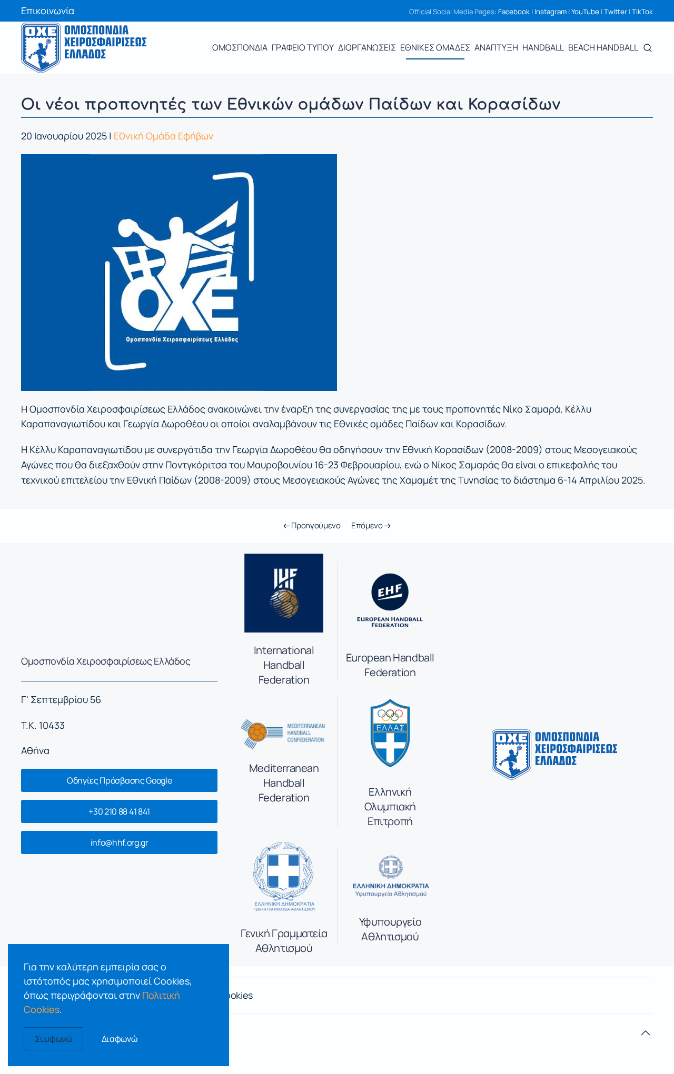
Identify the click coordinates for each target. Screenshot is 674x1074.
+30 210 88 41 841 (119, 811)
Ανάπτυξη (496, 47)
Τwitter (615, 11)
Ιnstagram (550, 11)
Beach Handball (603, 47)
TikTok (642, 11)
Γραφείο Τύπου (303, 47)
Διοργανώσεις (367, 47)
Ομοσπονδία (239, 47)
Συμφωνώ (53, 1039)
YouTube (585, 11)
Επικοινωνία (47, 10)
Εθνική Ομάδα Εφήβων (163, 135)
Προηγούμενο (315, 525)
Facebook (514, 11)
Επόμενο (367, 525)
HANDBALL (543, 47)
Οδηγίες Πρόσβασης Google (119, 780)
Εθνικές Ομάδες (435, 47)
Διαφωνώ (119, 1039)
